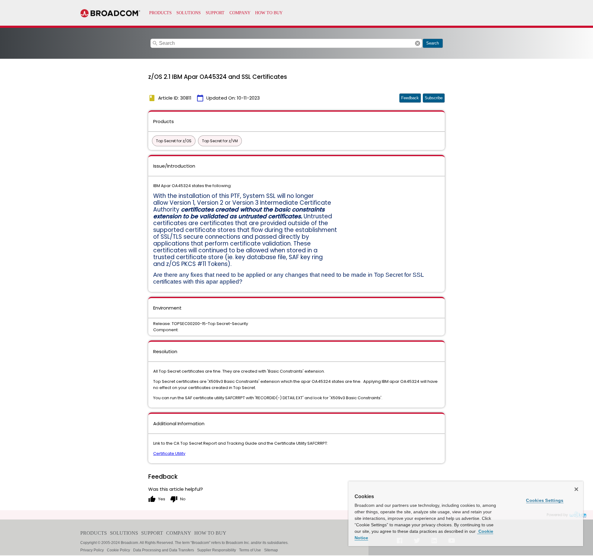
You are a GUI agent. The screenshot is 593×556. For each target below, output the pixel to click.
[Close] (576, 489)
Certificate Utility (169, 453)
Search (432, 43)
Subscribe (434, 98)
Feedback (410, 98)
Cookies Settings (544, 500)
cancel (417, 43)
